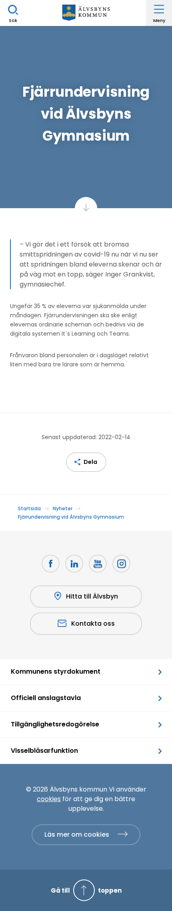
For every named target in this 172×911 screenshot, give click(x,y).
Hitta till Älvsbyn (92, 596)
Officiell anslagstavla (46, 697)
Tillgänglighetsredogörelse (55, 724)
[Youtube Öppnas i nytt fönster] (98, 564)
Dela (90, 462)
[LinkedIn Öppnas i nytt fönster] (74, 564)
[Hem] (86, 13)
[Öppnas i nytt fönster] (121, 564)
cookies (49, 799)
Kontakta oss (93, 623)
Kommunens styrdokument (55, 671)
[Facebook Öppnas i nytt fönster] (51, 564)
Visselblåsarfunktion (44, 750)
